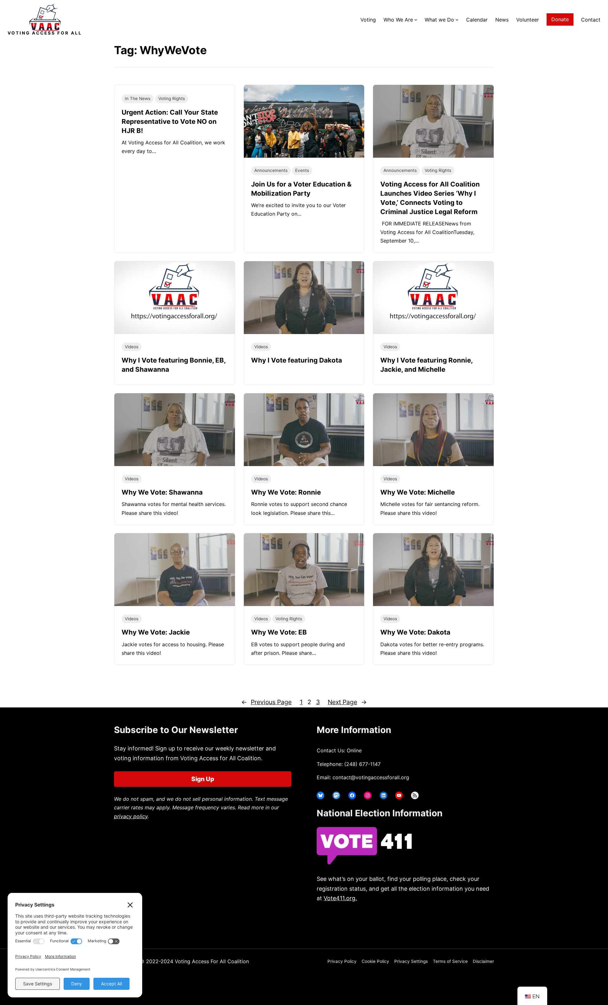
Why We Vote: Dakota (415, 632)
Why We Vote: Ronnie (286, 492)
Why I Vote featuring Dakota (296, 360)
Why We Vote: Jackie (156, 632)
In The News (137, 98)
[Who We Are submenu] (415, 19)
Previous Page (266, 702)
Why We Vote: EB (279, 632)
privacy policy (131, 816)
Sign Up (202, 779)
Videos (131, 346)
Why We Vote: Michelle (417, 492)
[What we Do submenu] (457, 19)
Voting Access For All (45, 32)
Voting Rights (171, 98)
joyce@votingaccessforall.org (420, 923)
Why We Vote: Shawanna (162, 492)
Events (302, 170)
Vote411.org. (340, 898)
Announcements (271, 170)
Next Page (347, 702)
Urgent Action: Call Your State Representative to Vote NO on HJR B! (170, 121)
